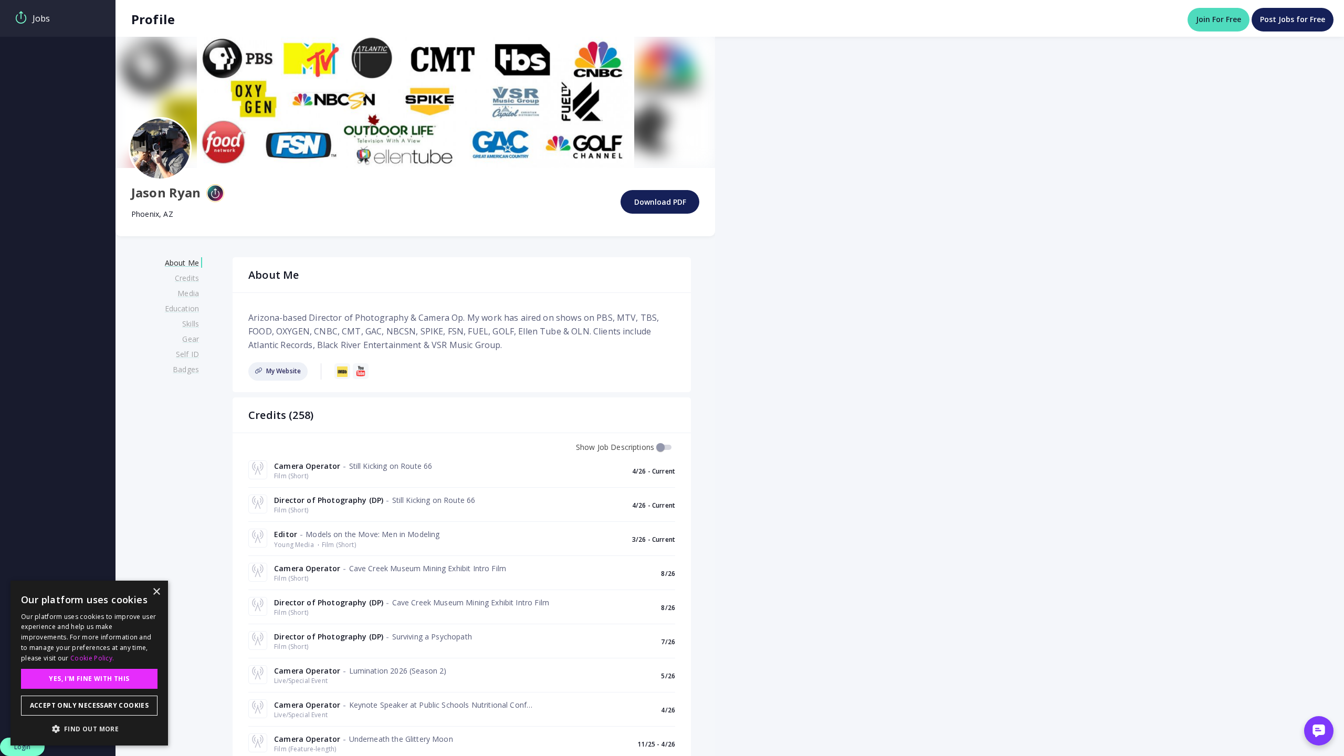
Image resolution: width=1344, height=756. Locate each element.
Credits (187, 278)
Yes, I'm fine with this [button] (89, 678)
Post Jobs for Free (1292, 19)
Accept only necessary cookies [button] (89, 705)
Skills (190, 324)
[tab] (58, 18)
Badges (186, 369)
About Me (182, 263)
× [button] (156, 592)
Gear (190, 339)
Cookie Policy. (92, 658)
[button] (89, 728)
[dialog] (89, 663)
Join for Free (1218, 19)
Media (188, 293)
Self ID (187, 354)
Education (182, 308)
